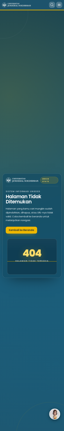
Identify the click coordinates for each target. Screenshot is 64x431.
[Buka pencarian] (52, 5)
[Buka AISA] (54, 414)
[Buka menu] (59, 5)
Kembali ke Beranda (21, 230)
